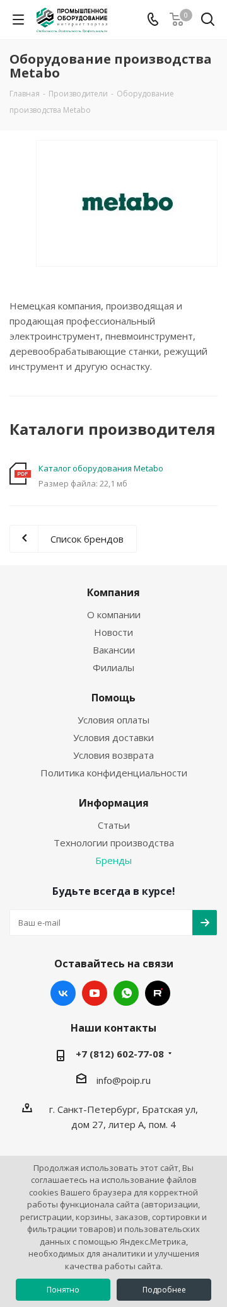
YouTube (94, 993)
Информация (114, 803)
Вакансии (114, 649)
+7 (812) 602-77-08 (120, 1053)
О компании (114, 614)
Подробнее (164, 1289)
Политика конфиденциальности (113, 772)
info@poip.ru (123, 1080)
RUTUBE (157, 993)
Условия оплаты (113, 719)
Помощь (113, 698)
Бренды (113, 860)
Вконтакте (63, 993)
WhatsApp (126, 993)
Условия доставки (113, 737)
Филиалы (113, 667)
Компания (113, 592)
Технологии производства (114, 842)
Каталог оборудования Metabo (100, 468)
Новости (113, 632)
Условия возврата (113, 755)
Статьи (114, 825)
